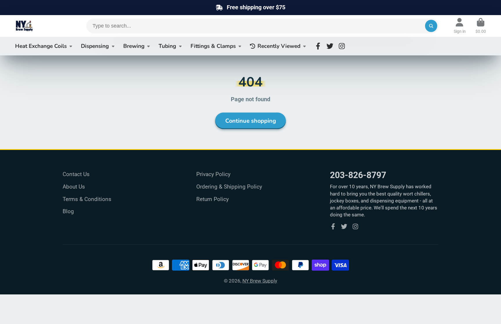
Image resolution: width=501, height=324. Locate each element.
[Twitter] (329, 46)
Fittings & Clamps (213, 46)
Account (460, 26)
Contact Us (76, 174)
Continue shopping (250, 121)
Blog (68, 211)
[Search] (431, 26)
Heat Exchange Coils (41, 46)
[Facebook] (318, 46)
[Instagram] (341, 46)
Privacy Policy (213, 174)
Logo (38, 26)
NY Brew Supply (259, 281)
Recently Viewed (278, 46)
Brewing (133, 46)
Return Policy (212, 199)
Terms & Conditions (87, 199)
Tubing (167, 46)
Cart (480, 26)
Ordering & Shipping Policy (229, 186)
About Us (74, 186)
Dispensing (95, 46)
